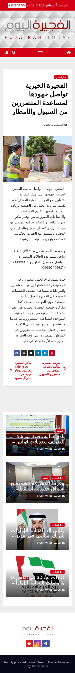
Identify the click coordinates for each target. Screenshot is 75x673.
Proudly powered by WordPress (25, 662)
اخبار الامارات (57, 525)
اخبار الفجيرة (60, 77)
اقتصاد (45, 478)
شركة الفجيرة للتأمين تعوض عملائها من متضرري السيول (50, 368)
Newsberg (64, 662)
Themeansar (39, 666)
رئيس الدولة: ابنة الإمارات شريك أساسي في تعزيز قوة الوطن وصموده (38, 535)
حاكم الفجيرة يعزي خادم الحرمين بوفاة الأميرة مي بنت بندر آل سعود (24, 370)
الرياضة (60, 431)
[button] (13, 53)
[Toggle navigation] (40, 52)
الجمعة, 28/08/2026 (49, 449)
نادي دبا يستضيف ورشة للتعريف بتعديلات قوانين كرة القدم (40, 441)
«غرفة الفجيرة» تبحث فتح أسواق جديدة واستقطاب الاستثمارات (38, 488)
